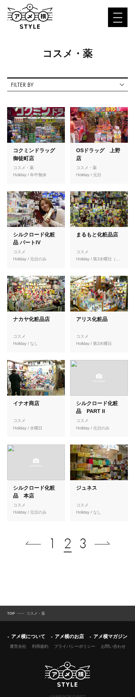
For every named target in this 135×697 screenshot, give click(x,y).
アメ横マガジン (110, 636)
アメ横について (28, 636)
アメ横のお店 (69, 636)
